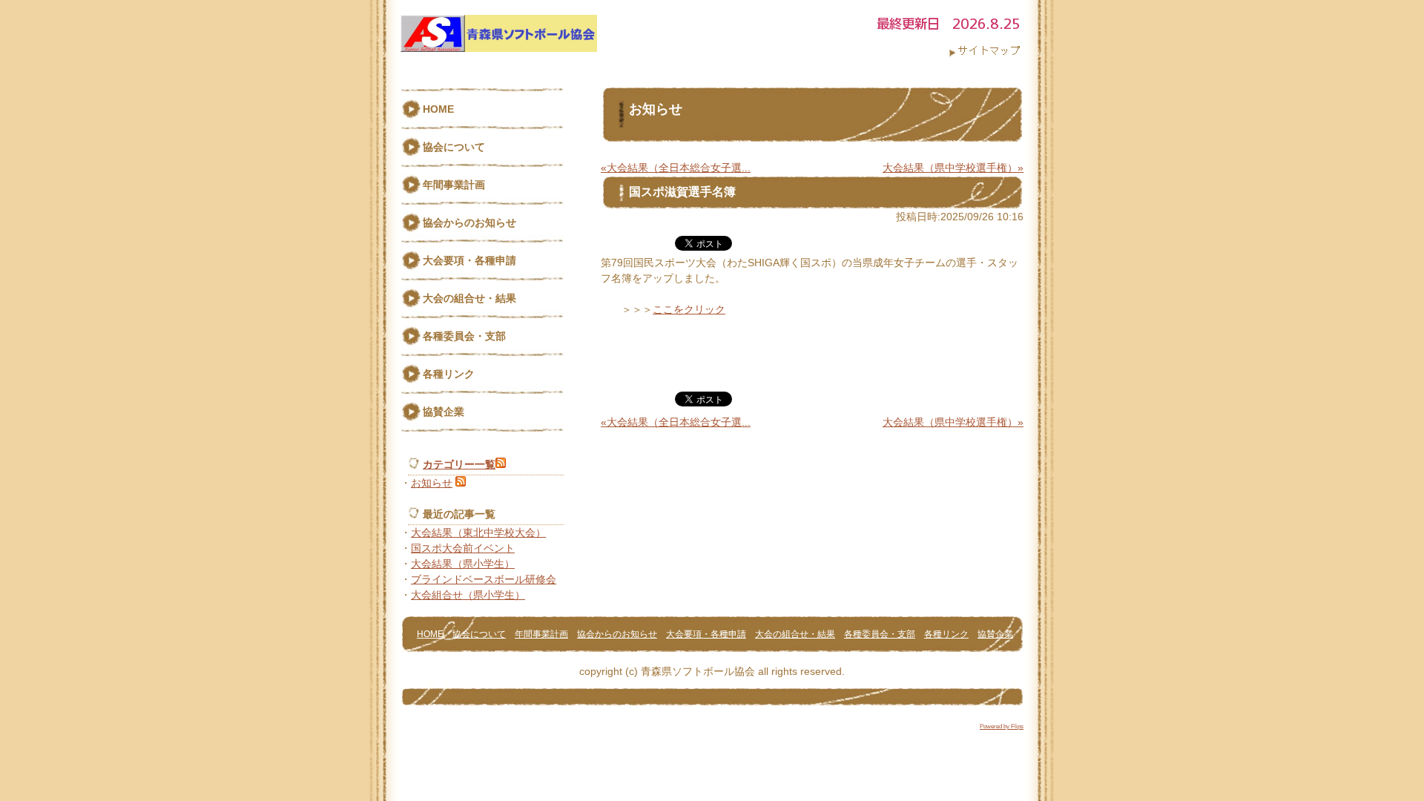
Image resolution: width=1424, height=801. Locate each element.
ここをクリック (689, 309)
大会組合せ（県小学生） (468, 595)
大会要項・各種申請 (469, 260)
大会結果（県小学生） (463, 564)
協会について (454, 147)
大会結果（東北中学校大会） (478, 532)
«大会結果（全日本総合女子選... (676, 168)
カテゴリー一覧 (459, 464)
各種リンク (449, 374)
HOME (438, 109)
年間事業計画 (454, 185)
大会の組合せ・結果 (469, 298)
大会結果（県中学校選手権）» (953, 168)
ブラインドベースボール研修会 (483, 579)
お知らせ (431, 483)
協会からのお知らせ (469, 222)
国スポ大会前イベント (463, 548)
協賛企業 (443, 412)
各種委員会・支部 (464, 336)
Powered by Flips (1002, 726)
